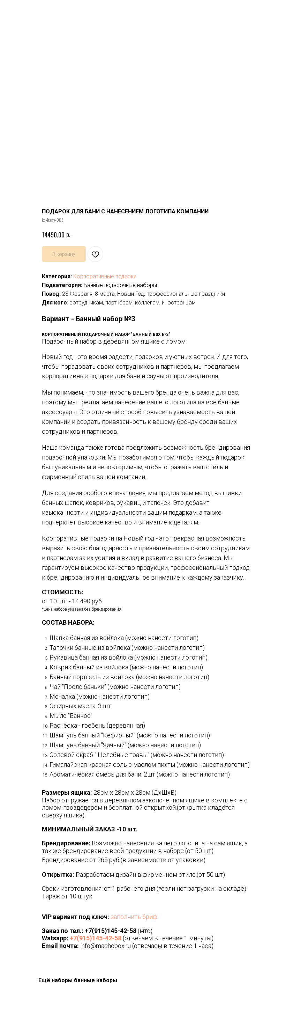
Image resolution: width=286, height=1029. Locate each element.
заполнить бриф (134, 916)
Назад (17, 10)
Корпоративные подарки (104, 276)
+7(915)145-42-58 (110, 930)
